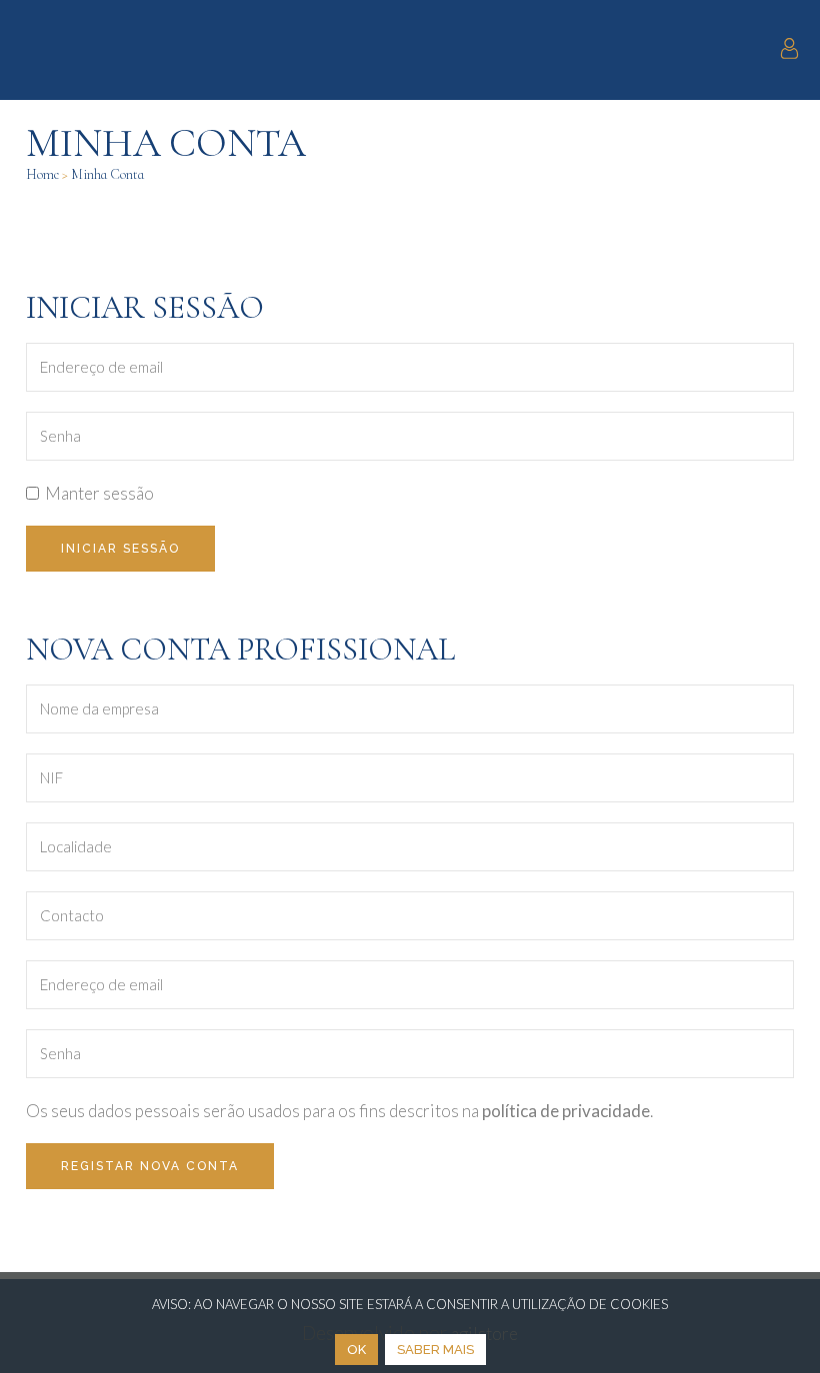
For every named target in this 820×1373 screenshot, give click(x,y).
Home (42, 174)
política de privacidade (566, 1110)
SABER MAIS (435, 1349)
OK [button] (356, 1349)
